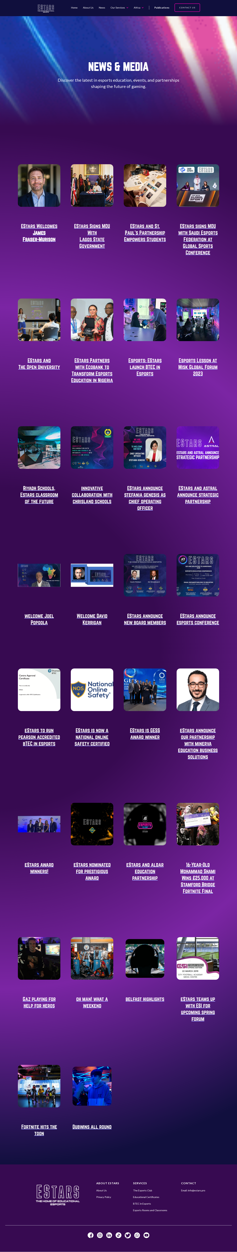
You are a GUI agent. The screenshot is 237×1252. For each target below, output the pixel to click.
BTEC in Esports (142, 1203)
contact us (187, 7)
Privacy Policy (103, 1197)
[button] (119, 7)
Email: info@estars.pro (193, 1190)
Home (74, 7)
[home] (46, 8)
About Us (88, 7)
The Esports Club (142, 1190)
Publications (161, 7)
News (102, 7)
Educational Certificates (146, 1197)
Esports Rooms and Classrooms (150, 1210)
